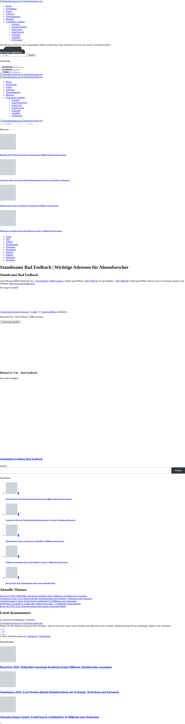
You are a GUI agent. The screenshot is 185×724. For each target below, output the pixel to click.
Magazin (10, 19)
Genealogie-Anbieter (15, 22)
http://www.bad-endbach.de (22, 283)
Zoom (8, 236)
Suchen (3, 466)
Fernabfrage (11, 9)
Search (31, 55)
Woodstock (11, 249)
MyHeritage (17, 40)
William (9, 255)
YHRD (9, 242)
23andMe (16, 37)
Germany (59, 281)
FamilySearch (18, 32)
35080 (52, 281)
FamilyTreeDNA (19, 27)
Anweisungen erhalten (10, 322)
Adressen (10, 14)
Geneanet (16, 35)
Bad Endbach (42, 281)
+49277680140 (121, 281)
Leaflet (34, 312)
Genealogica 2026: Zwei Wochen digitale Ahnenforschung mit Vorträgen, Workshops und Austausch (35, 180)
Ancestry (16, 24)
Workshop (10, 247)
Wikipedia (10, 257)
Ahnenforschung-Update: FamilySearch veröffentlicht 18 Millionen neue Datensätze (29, 206)
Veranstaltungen (13, 16)
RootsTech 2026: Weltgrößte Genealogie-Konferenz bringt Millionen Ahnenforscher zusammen (33, 155)
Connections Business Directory (14, 312)
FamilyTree (17, 29)
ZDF (8, 239)
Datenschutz (44, 636)
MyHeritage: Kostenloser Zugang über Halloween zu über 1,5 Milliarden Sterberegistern (31, 231)
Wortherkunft (12, 244)
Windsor (9, 252)
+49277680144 (91, 281)
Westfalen (10, 260)
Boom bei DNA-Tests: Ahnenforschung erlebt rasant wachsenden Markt (30, 583)
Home (8, 6)
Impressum (33, 636)
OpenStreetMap (48, 312)
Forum (9, 11)
